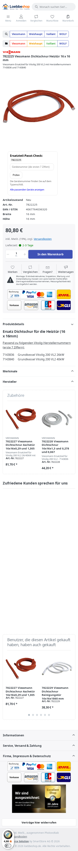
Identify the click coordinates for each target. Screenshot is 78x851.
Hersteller (10, 382)
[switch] (8, 846)
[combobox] (54, 7)
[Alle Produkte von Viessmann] (11, 52)
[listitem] (39, 106)
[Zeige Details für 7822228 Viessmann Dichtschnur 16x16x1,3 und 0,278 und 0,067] (57, 419)
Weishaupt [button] (35, 34)
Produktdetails (13, 324)
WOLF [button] (63, 34)
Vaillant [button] (51, 34)
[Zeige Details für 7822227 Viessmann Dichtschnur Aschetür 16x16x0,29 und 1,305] (21, 419)
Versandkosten (43, 239)
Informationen (13, 735)
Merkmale (10, 371)
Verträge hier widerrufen (39, 822)
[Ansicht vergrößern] (39, 106)
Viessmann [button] (18, 34)
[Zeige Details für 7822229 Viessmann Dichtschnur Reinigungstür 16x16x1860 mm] (57, 668)
